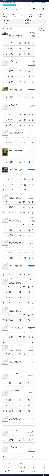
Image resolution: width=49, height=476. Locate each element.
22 (21, 420)
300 (14, 420)
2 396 (14, 134)
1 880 (14, 244)
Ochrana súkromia (11, 475)
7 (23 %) (17, 328)
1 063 (14, 350)
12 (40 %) (21, 170)
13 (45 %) (17, 282)
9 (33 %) (17, 220)
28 (21, 363)
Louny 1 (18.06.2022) (37, 2)
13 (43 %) (21, 282)
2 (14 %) (17, 362)
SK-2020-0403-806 (11, 41)
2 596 (14, 91)
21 (21, 435)
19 (21, 378)
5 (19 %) (17, 310)
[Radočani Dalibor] (5, 33)
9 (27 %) (17, 243)
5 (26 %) (17, 133)
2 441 (14, 198)
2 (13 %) (17, 419)
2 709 (14, 36)
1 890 (14, 329)
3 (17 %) (17, 266)
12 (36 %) (17, 170)
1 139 (14, 267)
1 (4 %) (16, 349)
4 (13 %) (17, 151)
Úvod (24, 2)
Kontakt (15, 475)
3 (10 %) (21, 266)
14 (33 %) (17, 35)
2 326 (14, 283)
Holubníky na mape (41, 30)
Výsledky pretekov (28, 2)
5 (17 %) (17, 90)
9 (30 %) (21, 35)
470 (14, 435)
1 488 (14, 311)
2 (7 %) (20, 362)
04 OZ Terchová (32, 2)
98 (14, 363)
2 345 (14, 109)
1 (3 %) (20, 349)
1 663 (14, 395)
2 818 (14, 221)
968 (14, 378)
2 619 (14, 171)
